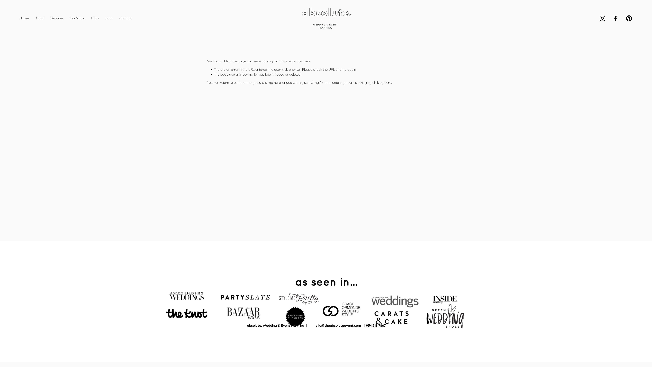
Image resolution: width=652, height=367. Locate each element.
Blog (109, 18)
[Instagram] (602, 18)
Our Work (77, 18)
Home (24, 18)
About (39, 18)
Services (57, 18)
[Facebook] (615, 18)
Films (95, 18)
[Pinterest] (629, 18)
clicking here (271, 83)
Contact (125, 18)
